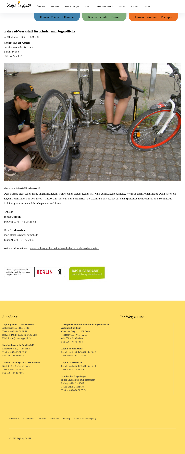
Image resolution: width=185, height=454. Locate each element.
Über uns (41, 6)
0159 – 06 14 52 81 (78, 335)
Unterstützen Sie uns (104, 6)
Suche (147, 6)
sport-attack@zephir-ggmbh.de (21, 234)
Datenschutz (29, 418)
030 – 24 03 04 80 (74, 338)
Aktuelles (55, 6)
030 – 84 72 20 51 (24, 239)
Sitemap (66, 418)
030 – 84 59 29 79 (18, 331)
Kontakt (134, 6)
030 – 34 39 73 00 (18, 369)
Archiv (122, 6)
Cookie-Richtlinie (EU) (85, 418)
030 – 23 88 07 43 (18, 352)
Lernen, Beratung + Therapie (153, 17)
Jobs (87, 6)
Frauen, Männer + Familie (57, 17)
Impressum (14, 418)
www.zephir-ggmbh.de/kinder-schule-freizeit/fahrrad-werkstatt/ (64, 248)
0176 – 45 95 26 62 (25, 221)
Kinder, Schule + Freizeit (104, 17)
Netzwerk (54, 418)
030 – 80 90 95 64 (77, 390)
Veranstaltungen (72, 6)
